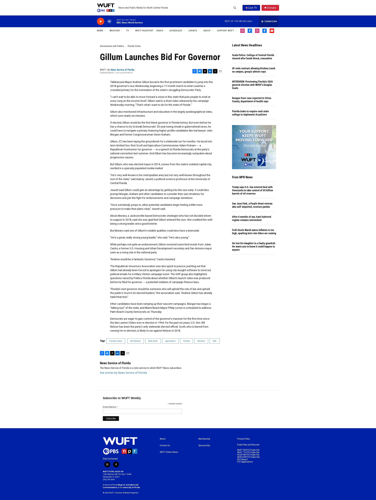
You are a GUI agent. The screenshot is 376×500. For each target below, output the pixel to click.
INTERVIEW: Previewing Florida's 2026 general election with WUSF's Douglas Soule (252, 85)
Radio (159, 30)
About (163, 439)
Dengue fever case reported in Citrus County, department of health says (251, 99)
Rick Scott (153, 341)
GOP (215, 341)
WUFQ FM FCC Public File (248, 457)
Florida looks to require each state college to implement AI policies (250, 113)
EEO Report (242, 459)
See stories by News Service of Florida (123, 372)
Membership (204, 439)
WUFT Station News (169, 452)
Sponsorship (204, 445)
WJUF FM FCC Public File (248, 455)
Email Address (110, 407)
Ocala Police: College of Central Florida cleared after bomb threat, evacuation (253, 57)
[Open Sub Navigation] (105, 30)
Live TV (252, 7)
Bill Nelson (135, 341)
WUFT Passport (144, 30)
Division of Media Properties (127, 493)
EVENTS (193, 30)
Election (201, 341)
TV (127, 30)
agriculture (170, 341)
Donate (271, 7)
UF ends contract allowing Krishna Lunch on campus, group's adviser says (253, 70)
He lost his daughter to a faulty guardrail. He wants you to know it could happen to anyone (254, 246)
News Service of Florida (122, 69)
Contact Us (165, 445)
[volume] (109, 21)
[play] (100, 21)
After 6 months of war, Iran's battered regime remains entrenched (251, 218)
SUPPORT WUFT (225, 30)
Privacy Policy (243, 439)
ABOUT (207, 30)
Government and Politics (112, 46)
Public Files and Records (248, 445)
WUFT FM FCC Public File (248, 450)
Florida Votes (134, 46)
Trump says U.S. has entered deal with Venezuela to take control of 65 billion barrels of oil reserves (252, 190)
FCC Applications (245, 462)
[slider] (114, 21)
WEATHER (115, 30)
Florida (186, 341)
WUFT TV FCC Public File (248, 452)
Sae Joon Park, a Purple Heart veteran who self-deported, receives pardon (252, 205)
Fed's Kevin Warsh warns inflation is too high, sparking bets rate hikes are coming (254, 231)
